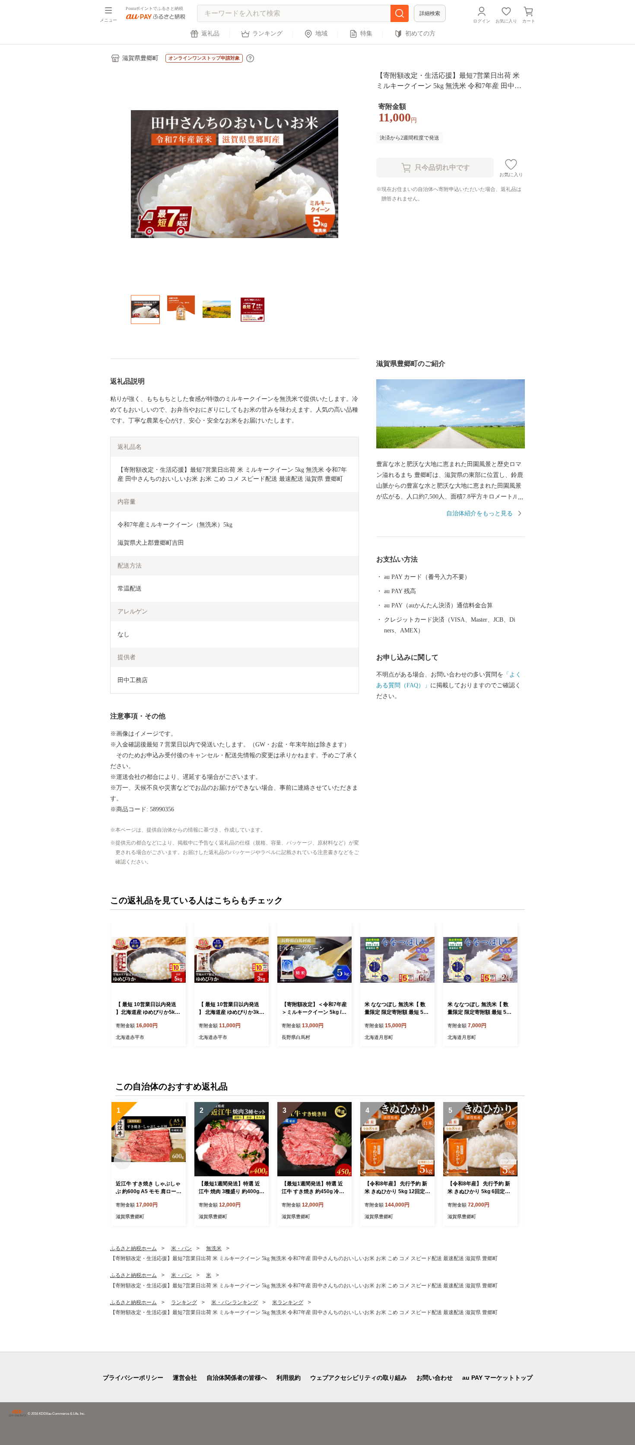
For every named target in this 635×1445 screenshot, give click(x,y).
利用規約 (288, 1377)
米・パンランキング (234, 1302)
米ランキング (287, 1302)
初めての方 (420, 33)
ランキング (267, 33)
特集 (366, 33)
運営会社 (185, 1377)
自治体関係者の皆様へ (236, 1377)
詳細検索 (429, 13)
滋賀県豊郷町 (140, 58)
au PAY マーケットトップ (497, 1377)
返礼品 (210, 33)
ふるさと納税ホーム (133, 1248)
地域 (321, 33)
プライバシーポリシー (133, 1377)
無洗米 (214, 1248)
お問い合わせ (434, 1377)
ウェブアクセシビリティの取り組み (358, 1377)
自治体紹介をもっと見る (479, 513)
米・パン (181, 1248)
